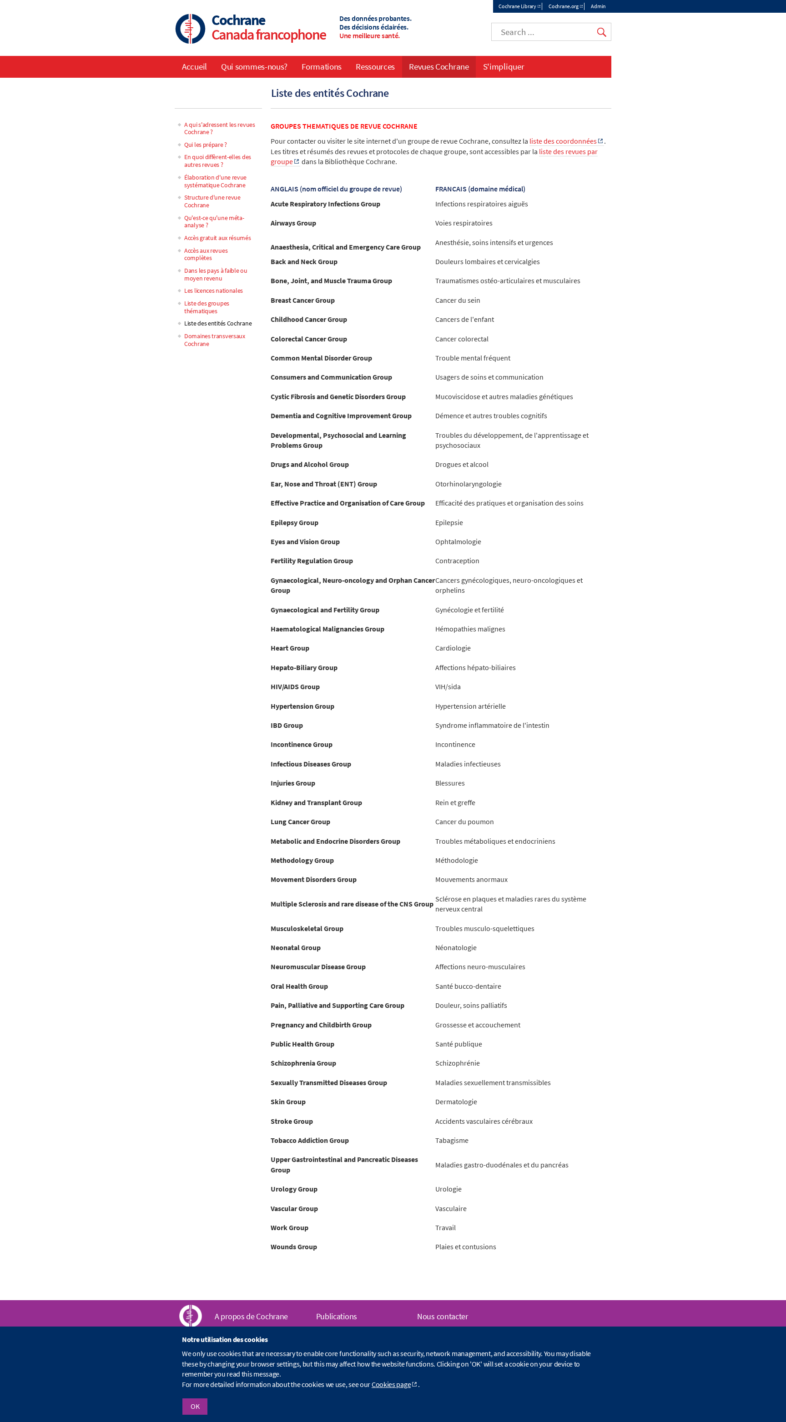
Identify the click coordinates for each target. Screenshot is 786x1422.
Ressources (375, 66)
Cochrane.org (563, 6)
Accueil (194, 66)
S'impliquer (503, 66)
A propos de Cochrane (251, 1316)
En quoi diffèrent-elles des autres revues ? (217, 161)
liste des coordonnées (563, 140)
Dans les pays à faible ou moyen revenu (215, 274)
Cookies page (391, 1384)
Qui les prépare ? (205, 144)
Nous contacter (442, 1316)
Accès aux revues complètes (205, 254)
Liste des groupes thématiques (206, 307)
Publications (336, 1316)
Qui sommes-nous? (254, 66)
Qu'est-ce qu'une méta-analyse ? (214, 222)
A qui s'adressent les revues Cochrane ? (219, 128)
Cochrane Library (517, 6)
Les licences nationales (213, 290)
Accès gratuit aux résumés (217, 238)
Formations (322, 66)
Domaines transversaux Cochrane (214, 340)
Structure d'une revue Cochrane (212, 201)
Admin (598, 6)
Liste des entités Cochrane (218, 323)
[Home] (191, 30)
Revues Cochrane (439, 66)
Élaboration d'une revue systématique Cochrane (215, 181)
